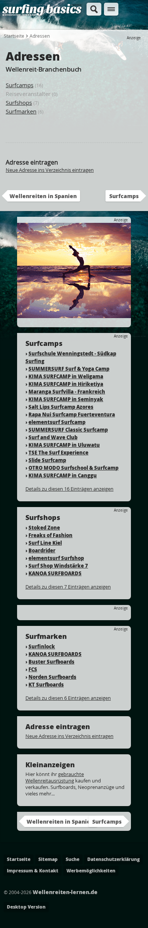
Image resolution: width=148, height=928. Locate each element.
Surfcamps (19, 85)
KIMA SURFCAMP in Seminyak (65, 399)
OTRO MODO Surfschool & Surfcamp (73, 467)
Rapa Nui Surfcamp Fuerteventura (71, 414)
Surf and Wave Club (52, 437)
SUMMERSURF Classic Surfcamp (68, 429)
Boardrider (41, 550)
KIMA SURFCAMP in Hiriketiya (65, 383)
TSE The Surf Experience (58, 452)
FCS (32, 669)
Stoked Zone (44, 527)
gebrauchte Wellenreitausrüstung (54, 777)
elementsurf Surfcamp (56, 422)
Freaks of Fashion (50, 535)
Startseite (14, 36)
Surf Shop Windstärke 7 (58, 565)
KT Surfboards (46, 684)
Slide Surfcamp (47, 460)
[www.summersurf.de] (74, 314)
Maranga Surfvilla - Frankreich (66, 391)
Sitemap (48, 859)
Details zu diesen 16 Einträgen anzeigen (69, 488)
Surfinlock (41, 646)
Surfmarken (21, 111)
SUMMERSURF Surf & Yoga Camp (68, 368)
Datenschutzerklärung (113, 859)
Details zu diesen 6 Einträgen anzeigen (68, 697)
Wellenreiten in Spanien (43, 196)
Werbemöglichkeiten (90, 870)
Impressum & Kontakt (32, 870)
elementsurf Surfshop (56, 558)
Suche (72, 859)
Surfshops (19, 102)
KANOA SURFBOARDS (55, 573)
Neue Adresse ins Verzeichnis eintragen (50, 169)
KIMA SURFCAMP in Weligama (65, 376)
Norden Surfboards (52, 676)
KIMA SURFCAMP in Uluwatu (64, 444)
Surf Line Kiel (45, 542)
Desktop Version (26, 907)
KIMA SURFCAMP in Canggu (62, 475)
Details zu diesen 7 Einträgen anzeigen (68, 586)
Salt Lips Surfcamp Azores (60, 406)
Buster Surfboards (51, 661)
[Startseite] (42, 14)
